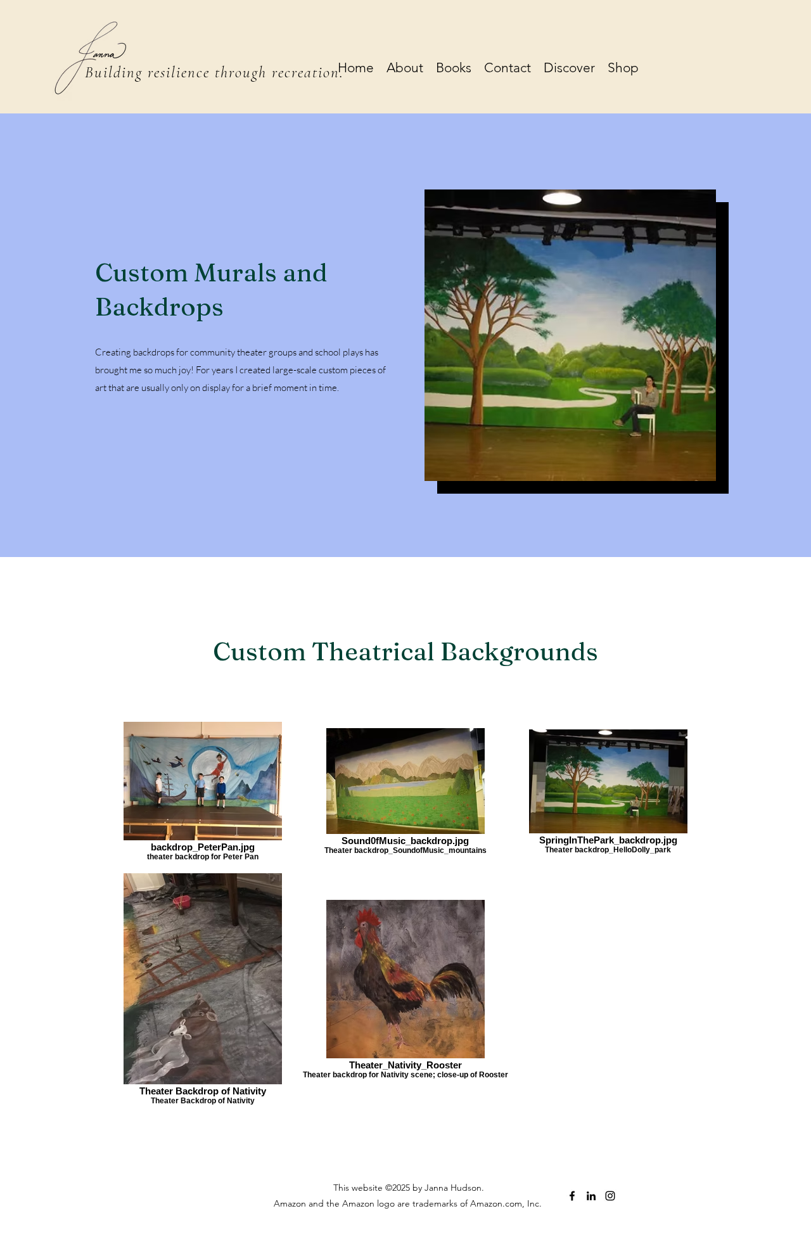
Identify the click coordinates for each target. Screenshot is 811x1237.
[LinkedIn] (591, 1195)
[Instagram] (610, 1195)
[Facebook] (572, 1195)
